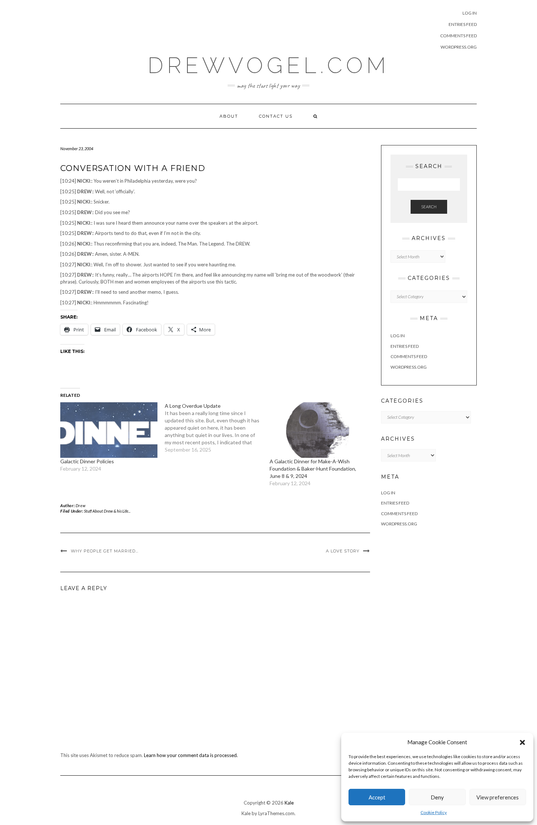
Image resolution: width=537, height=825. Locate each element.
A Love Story (342, 551)
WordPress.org (459, 47)
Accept (377, 797)
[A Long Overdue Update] (217, 427)
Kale (289, 803)
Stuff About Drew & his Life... (107, 511)
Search (429, 206)
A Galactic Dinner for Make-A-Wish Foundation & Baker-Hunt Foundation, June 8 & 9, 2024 (313, 468)
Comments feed (458, 35)
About (229, 116)
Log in (469, 13)
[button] (522, 742)
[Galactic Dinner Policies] (108, 430)
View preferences (497, 797)
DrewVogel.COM (268, 65)
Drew (80, 505)
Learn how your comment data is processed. (191, 755)
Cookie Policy (433, 812)
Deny (437, 797)
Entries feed (463, 24)
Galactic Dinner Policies (87, 461)
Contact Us (276, 116)
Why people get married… (104, 551)
